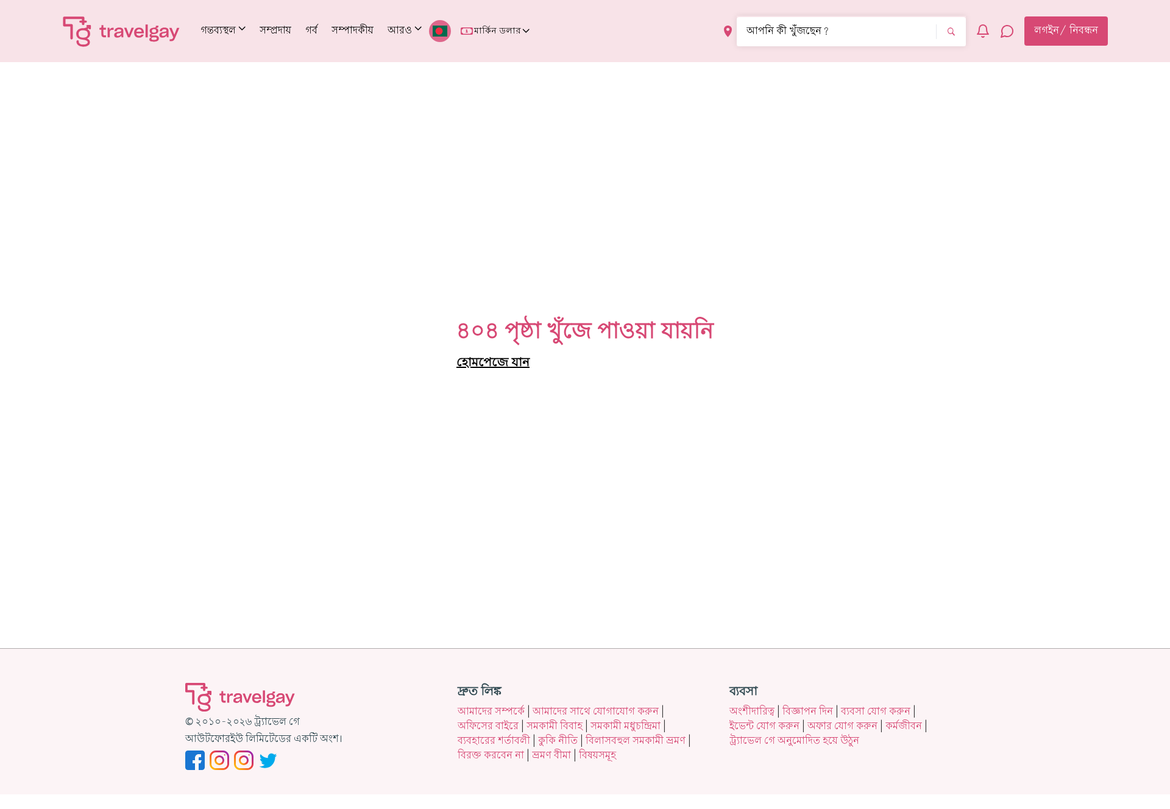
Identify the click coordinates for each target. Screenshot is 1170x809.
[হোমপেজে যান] (121, 31)
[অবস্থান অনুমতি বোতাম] (728, 31)
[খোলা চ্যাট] (1007, 31)
